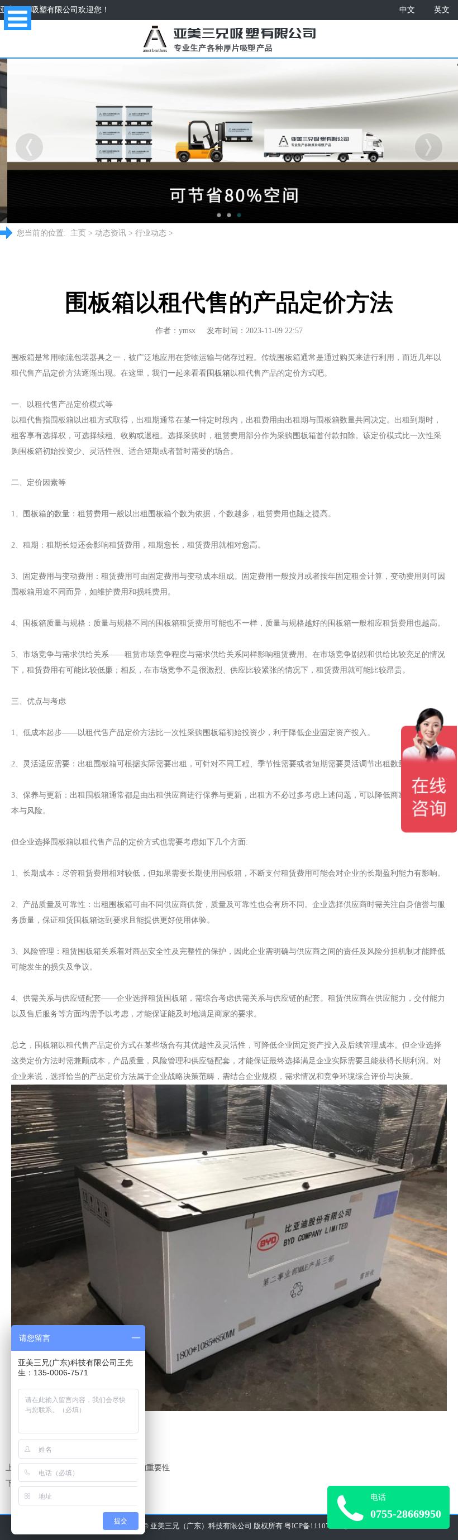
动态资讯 (110, 233)
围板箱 (218, 373)
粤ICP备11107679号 (316, 1526)
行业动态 (150, 233)
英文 (442, 10)
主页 (78, 233)
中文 (407, 10)
